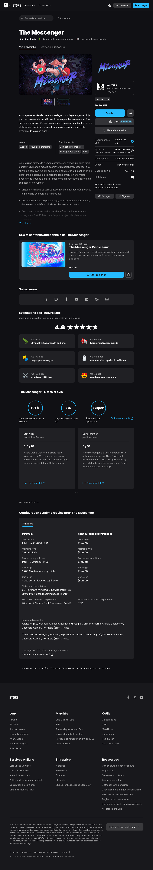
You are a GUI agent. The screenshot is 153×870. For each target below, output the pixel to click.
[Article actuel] (48, 102)
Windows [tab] (27, 523)
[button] (55, 223)
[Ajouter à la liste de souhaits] (128, 275)
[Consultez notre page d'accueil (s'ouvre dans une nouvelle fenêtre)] (97, 299)
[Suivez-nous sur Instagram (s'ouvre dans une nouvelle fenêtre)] (107, 299)
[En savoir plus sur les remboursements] (132, 151)
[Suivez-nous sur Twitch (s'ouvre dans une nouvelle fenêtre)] (56, 299)
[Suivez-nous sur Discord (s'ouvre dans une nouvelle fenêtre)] (87, 299)
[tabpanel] (76, 570)
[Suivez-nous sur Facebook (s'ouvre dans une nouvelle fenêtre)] (66, 299)
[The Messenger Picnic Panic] (43, 254)
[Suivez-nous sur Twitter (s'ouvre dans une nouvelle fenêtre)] (46, 299)
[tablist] (76, 524)
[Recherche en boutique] (22, 18)
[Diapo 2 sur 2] (63, 102)
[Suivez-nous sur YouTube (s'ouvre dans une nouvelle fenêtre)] (76, 299)
